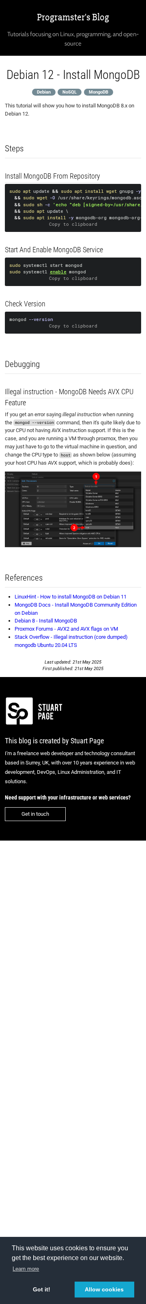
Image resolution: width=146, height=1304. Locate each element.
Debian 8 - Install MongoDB (46, 621)
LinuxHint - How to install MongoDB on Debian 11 (71, 597)
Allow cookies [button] (104, 1289)
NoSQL (69, 91)
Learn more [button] (26, 1269)
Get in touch (35, 814)
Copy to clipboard (73, 224)
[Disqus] (73, 952)
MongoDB (98, 91)
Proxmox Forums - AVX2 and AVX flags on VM (66, 629)
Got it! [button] (41, 1289)
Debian (44, 91)
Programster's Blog (73, 17)
